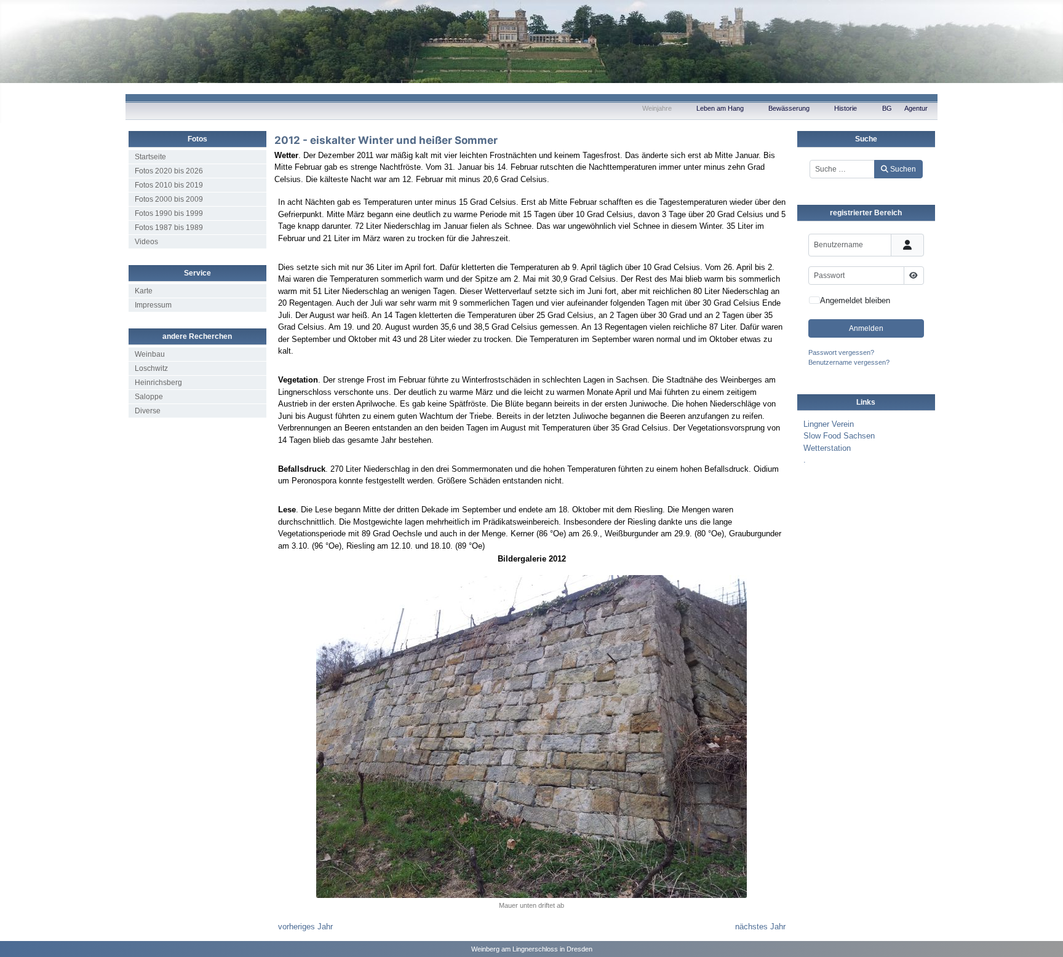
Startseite (150, 157)
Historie (845, 108)
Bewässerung (789, 108)
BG (887, 108)
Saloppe (149, 396)
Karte (144, 291)
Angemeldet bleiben (855, 300)
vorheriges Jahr (305, 926)
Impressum (153, 305)
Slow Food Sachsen (839, 435)
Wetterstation (827, 448)
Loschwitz (151, 368)
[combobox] (842, 169)
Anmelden (866, 328)
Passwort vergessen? (841, 352)
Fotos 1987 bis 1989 (169, 227)
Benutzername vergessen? (849, 362)
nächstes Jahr (760, 926)
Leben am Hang (720, 108)
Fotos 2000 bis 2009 (169, 199)
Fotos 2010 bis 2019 (169, 185)
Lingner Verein (828, 424)
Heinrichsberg (158, 382)
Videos (146, 241)
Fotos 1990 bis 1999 (169, 213)
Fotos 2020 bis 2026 (169, 171)
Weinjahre (657, 108)
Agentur (916, 108)
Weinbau (150, 354)
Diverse (148, 411)
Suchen (903, 169)
